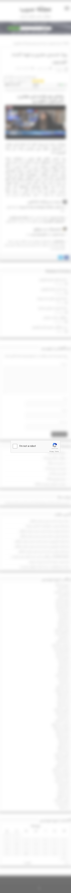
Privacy (52, 452)
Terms (57, 452)
